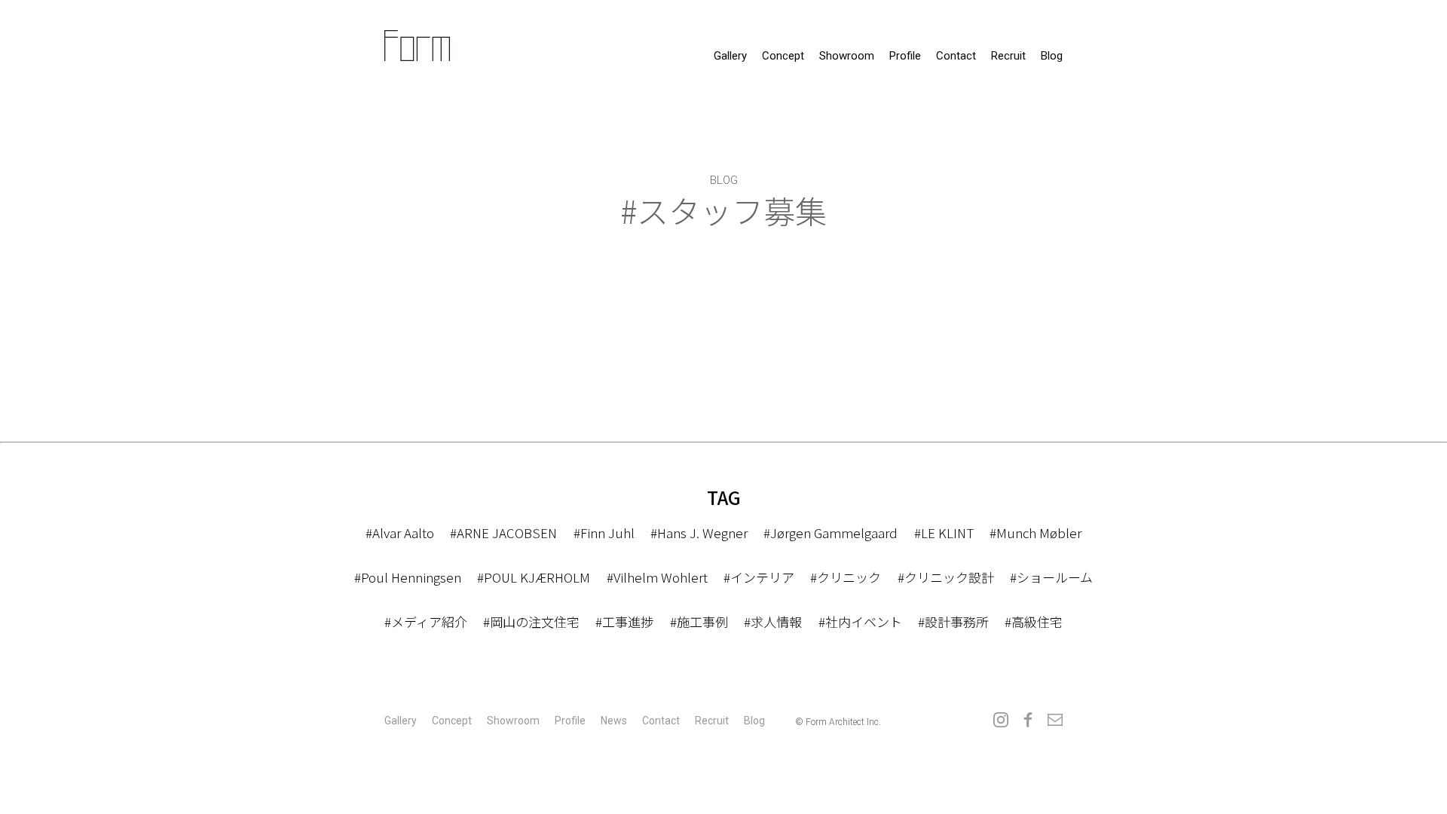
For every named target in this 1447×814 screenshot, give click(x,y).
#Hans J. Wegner (699, 532)
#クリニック (845, 577)
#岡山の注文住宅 (531, 621)
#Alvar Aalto (400, 532)
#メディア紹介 (425, 621)
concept (783, 56)
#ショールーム (1051, 577)
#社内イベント (860, 621)
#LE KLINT (944, 532)
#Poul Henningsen (407, 577)
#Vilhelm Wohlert (657, 577)
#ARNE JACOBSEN (503, 532)
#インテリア (759, 577)
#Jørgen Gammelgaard (830, 532)
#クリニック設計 (946, 577)
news (614, 721)
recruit (1008, 56)
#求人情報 (773, 621)
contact (956, 56)
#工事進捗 (624, 621)
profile (905, 56)
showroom (846, 56)
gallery (730, 56)
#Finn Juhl (604, 532)
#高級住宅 (1034, 621)
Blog (1052, 56)
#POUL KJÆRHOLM (533, 577)
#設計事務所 (953, 621)
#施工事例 (699, 621)
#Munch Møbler (1035, 532)
